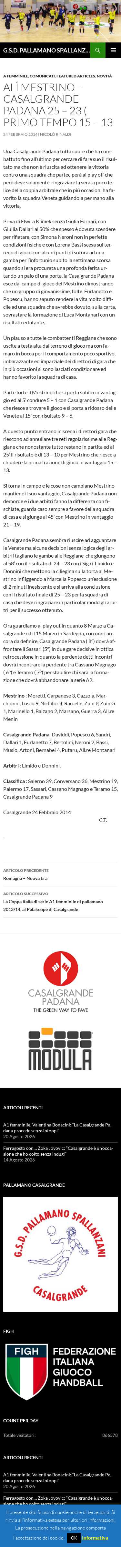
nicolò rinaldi (55, 134)
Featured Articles (75, 76)
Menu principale (113, 50)
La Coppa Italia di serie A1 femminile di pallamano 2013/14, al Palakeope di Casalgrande (53, 901)
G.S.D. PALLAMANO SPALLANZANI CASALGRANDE (46, 50)
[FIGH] (60, 1372)
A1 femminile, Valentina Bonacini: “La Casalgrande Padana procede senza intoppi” (57, 1127)
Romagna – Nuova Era (26, 874)
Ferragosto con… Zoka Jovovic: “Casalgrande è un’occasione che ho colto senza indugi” (58, 1151)
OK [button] (74, 1538)
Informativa (95, 1538)
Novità (104, 76)
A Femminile (15, 76)
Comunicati (42, 76)
